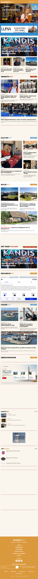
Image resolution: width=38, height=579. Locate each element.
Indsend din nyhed (19, 551)
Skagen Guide (13, 571)
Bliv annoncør (19, 549)
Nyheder (19, 545)
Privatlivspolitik (24, 576)
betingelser (23, 567)
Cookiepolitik (18, 576)
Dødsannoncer (19, 547)
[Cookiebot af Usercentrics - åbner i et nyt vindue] (33, 279)
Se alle (33, 76)
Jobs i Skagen (31, 571)
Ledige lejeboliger (19, 573)
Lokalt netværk (22, 571)
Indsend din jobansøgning (19, 553)
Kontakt (19, 555)
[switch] (14, 295)
